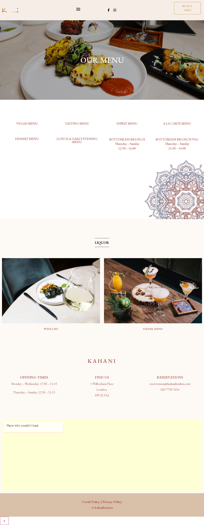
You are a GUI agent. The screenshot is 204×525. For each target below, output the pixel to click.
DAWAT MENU (127, 123)
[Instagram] (114, 10)
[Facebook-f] (108, 10)
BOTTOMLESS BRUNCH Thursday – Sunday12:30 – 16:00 (127, 143)
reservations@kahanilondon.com (170, 384)
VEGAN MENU (27, 123)
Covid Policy (91, 502)
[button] (78, 9)
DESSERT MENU (27, 139)
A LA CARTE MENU (177, 123)
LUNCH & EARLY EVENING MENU (77, 140)
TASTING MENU (77, 123)
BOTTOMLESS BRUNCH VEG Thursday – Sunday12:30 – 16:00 (177, 143)
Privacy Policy (112, 502)
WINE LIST (51, 329)
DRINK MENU (153, 329)
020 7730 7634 (170, 389)
